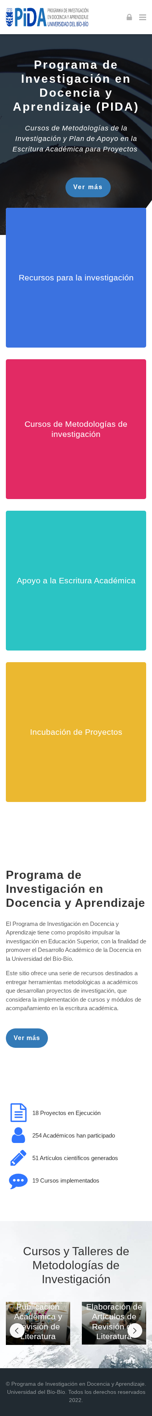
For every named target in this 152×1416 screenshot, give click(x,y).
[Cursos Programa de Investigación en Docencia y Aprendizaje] (47, 17)
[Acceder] (129, 17)
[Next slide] (134, 1330)
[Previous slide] (17, 1330)
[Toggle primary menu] (142, 17)
